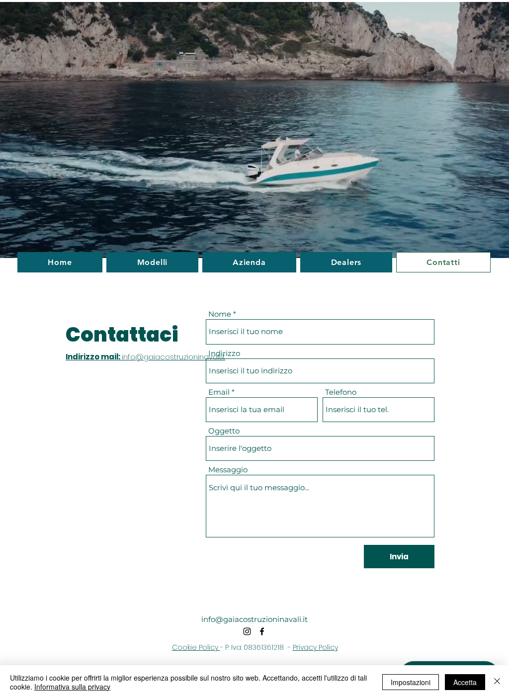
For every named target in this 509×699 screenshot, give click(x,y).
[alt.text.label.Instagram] (247, 631)
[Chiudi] (497, 682)
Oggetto (224, 431)
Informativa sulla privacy (72, 687)
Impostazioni (410, 682)
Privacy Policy (315, 647)
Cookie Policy (196, 647)
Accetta (465, 682)
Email (219, 392)
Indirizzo (224, 353)
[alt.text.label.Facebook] (262, 631)
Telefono (340, 392)
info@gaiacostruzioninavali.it (254, 619)
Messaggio (228, 469)
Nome (219, 314)
